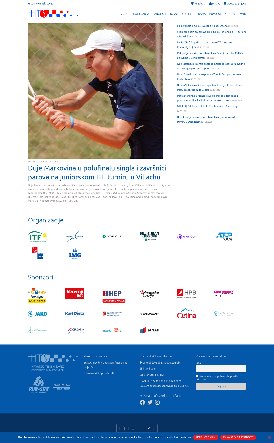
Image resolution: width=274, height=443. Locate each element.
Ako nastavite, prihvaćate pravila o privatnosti (218, 377)
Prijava (216, 3)
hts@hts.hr (149, 368)
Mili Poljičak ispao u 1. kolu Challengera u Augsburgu (207, 106)
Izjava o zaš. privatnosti (238, 437)
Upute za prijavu (236, 3)
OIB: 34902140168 (152, 374)
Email (199, 362)
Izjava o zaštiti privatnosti (99, 373)
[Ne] (269, 437)
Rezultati (199, 3)
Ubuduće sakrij (205, 437)
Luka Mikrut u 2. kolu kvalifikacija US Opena (202, 25)
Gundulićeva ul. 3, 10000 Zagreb (161, 362)
